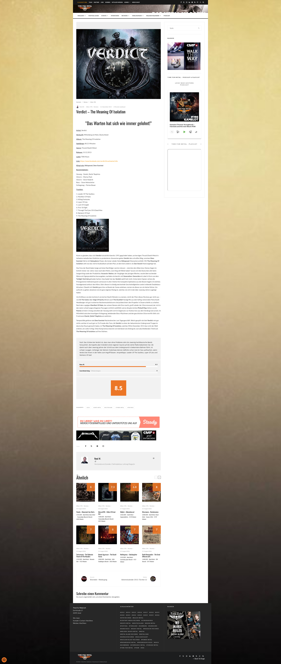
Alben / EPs (89, 107)
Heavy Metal (137, 635)
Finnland (133, 632)
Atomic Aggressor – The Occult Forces (107, 562)
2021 (128, 621)
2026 (157, 621)
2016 (140, 619)
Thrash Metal (120, 407)
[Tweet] (91, 453)
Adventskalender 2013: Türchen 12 (134, 585)
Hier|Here (89, 627)
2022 (134, 621)
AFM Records (126, 624)
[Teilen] (85, 453)
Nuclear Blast (142, 643)
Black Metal (138, 624)
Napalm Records (127, 643)
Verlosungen (137, 15)
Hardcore (153, 632)
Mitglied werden (117, 2)
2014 (128, 619)
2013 (88, 407)
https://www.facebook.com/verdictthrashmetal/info (99, 161)
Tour (137, 654)
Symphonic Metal (138, 651)
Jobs (102, 2)
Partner (96, 2)
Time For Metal (127, 654)
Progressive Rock (145, 649)
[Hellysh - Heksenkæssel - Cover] (129, 499)
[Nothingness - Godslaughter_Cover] (129, 541)
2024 (146, 621)
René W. (82, 107)
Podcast (167, 15)
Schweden (125, 651)
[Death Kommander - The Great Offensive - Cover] (151, 541)
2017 (146, 619)
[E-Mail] (103, 453)
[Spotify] (192, 2)
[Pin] (97, 453)
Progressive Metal (128, 649)
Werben (107, 2)
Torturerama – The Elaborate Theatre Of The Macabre (84, 562)
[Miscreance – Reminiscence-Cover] (151, 499)
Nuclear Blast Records (130, 646)
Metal (142, 638)
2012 (123, 619)
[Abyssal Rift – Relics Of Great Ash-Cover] (107, 499)
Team (90, 2)
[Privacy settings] (4, 659)
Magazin (81, 15)
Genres (126, 2)
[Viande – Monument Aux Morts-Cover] (85, 499)
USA (143, 654)
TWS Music (131, 407)
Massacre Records (151, 635)
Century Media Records (130, 627)
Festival (124, 632)
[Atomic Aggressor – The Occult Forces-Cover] (107, 541)
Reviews (125, 15)
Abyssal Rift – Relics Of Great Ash (106, 519)
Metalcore (144, 640)
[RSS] (195, 2)
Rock (157, 649)
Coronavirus (147, 627)
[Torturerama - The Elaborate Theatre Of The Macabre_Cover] (85, 541)
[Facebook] (181, 2)
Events (103, 15)
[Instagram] (186, 2)
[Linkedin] (189, 2)
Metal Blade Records (129, 640)
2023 (140, 621)
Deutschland (108, 407)
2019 (157, 619)
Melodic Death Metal (129, 638)
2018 (152, 619)
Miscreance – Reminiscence (150, 518)
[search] (199, 28)
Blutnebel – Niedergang (98, 585)
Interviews (115, 15)
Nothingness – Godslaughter (128, 561)
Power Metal (147, 646)
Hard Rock (125, 635)
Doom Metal (150, 629)
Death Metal (97, 407)
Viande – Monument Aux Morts (85, 518)
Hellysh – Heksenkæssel (127, 518)
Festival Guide (93, 15)
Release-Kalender (152, 15)
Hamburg (143, 632)
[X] (183, 2)
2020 (123, 621)
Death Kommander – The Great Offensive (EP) (151, 562)
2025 (152, 621)
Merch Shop (136, 2)
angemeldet (87, 603)
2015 (134, 619)
